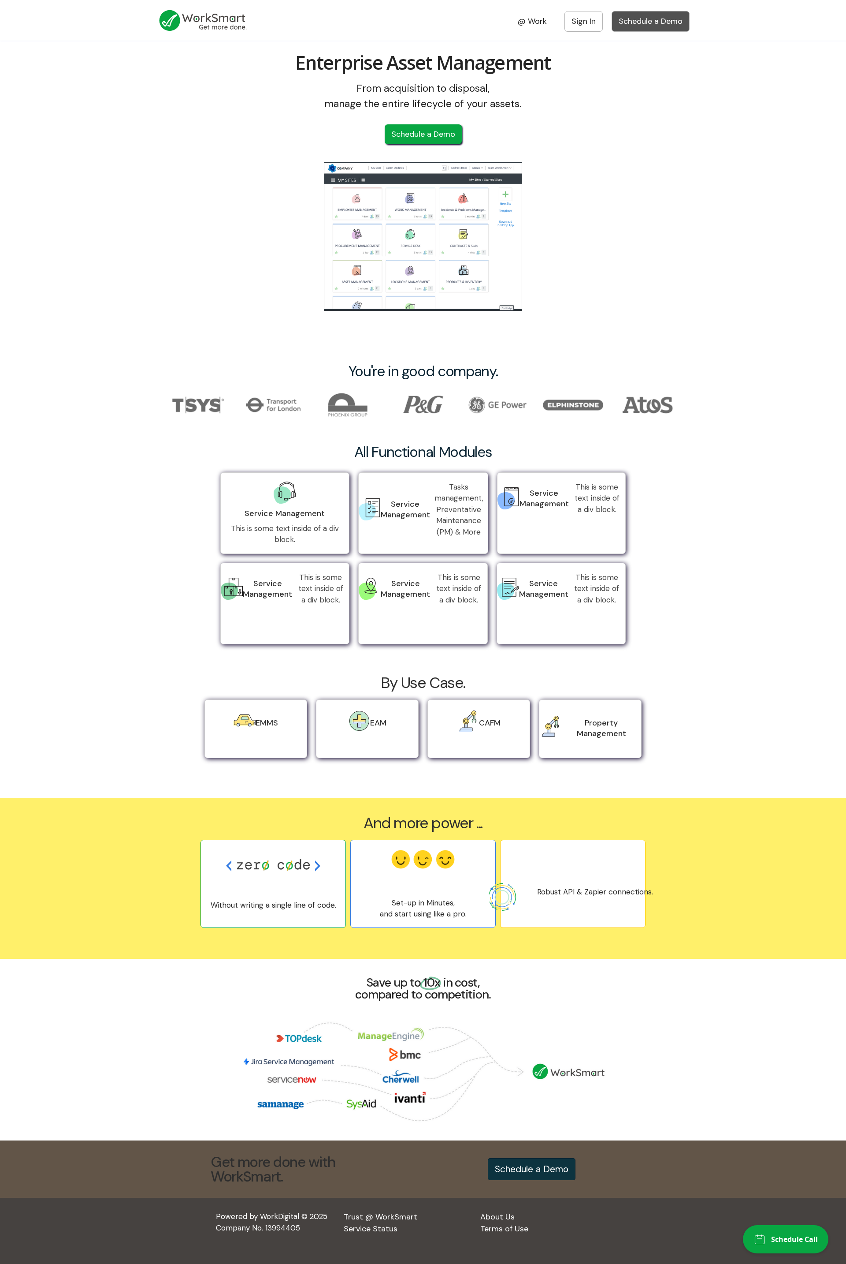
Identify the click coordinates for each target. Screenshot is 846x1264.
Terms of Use (504, 1228)
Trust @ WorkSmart (380, 1217)
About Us (497, 1217)
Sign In (583, 21)
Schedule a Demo (651, 21)
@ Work (532, 21)
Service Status (370, 1228)
